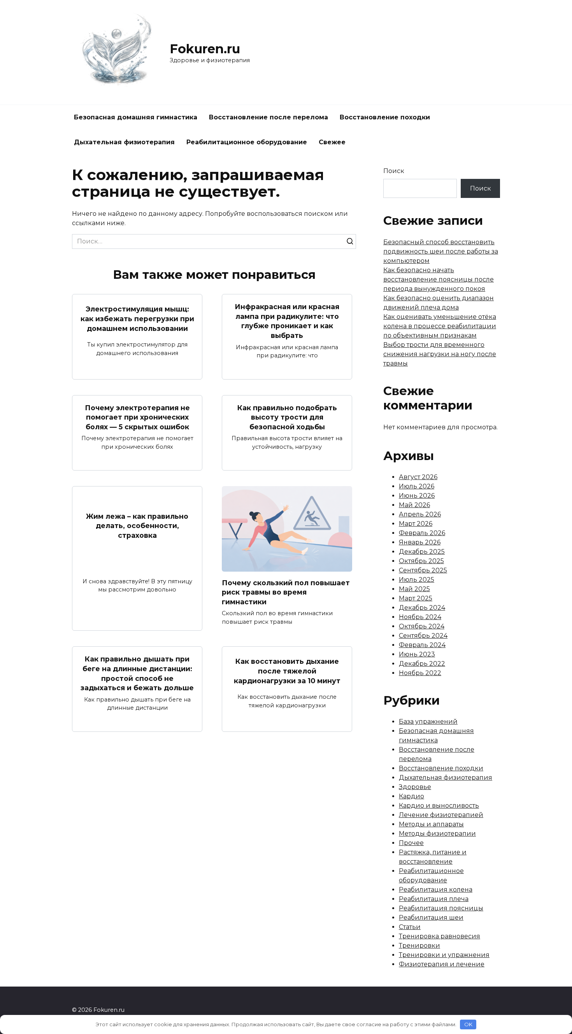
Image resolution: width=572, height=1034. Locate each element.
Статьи (410, 927)
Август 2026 (418, 477)
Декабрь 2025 (422, 551)
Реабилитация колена (435, 889)
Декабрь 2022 (422, 663)
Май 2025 (414, 589)
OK (468, 1024)
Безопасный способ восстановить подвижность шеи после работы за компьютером (440, 251)
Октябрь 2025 (421, 561)
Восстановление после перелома (268, 117)
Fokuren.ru (205, 48)
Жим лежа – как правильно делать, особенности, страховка (137, 525)
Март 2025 (415, 598)
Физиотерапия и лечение (441, 964)
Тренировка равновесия (439, 936)
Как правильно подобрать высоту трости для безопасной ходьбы (287, 417)
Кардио (411, 796)
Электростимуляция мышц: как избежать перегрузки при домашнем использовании (137, 318)
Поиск (393, 171)
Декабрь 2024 (422, 607)
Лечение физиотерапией (441, 815)
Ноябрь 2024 (420, 617)
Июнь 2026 (417, 495)
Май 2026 (414, 505)
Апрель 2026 (420, 514)
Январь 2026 (419, 542)
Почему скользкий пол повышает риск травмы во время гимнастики (286, 591)
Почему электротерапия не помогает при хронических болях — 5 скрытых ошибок (137, 417)
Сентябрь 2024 (423, 635)
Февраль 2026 (422, 533)
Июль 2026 (416, 486)
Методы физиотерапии (437, 833)
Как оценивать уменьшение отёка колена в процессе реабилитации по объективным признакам (439, 326)
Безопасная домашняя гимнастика (135, 117)
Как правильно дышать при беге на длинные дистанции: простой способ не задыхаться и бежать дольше (137, 673)
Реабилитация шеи (431, 917)
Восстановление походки (385, 117)
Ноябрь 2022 (420, 673)
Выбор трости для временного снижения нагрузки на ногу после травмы (439, 354)
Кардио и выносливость (439, 805)
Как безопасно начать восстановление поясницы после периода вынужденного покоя (438, 279)
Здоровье (415, 787)
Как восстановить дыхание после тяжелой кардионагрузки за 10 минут (287, 670)
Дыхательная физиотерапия (124, 142)
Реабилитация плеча (433, 899)
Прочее (411, 843)
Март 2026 (415, 523)
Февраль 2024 (422, 645)
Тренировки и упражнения (444, 955)
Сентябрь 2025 (423, 570)
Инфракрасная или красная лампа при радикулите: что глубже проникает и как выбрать (287, 321)
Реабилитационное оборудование (246, 142)
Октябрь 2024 (421, 626)
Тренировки (419, 945)
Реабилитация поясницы (441, 908)
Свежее (332, 142)
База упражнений (428, 721)
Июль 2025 (416, 579)
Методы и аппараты (431, 824)
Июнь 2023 (417, 654)
